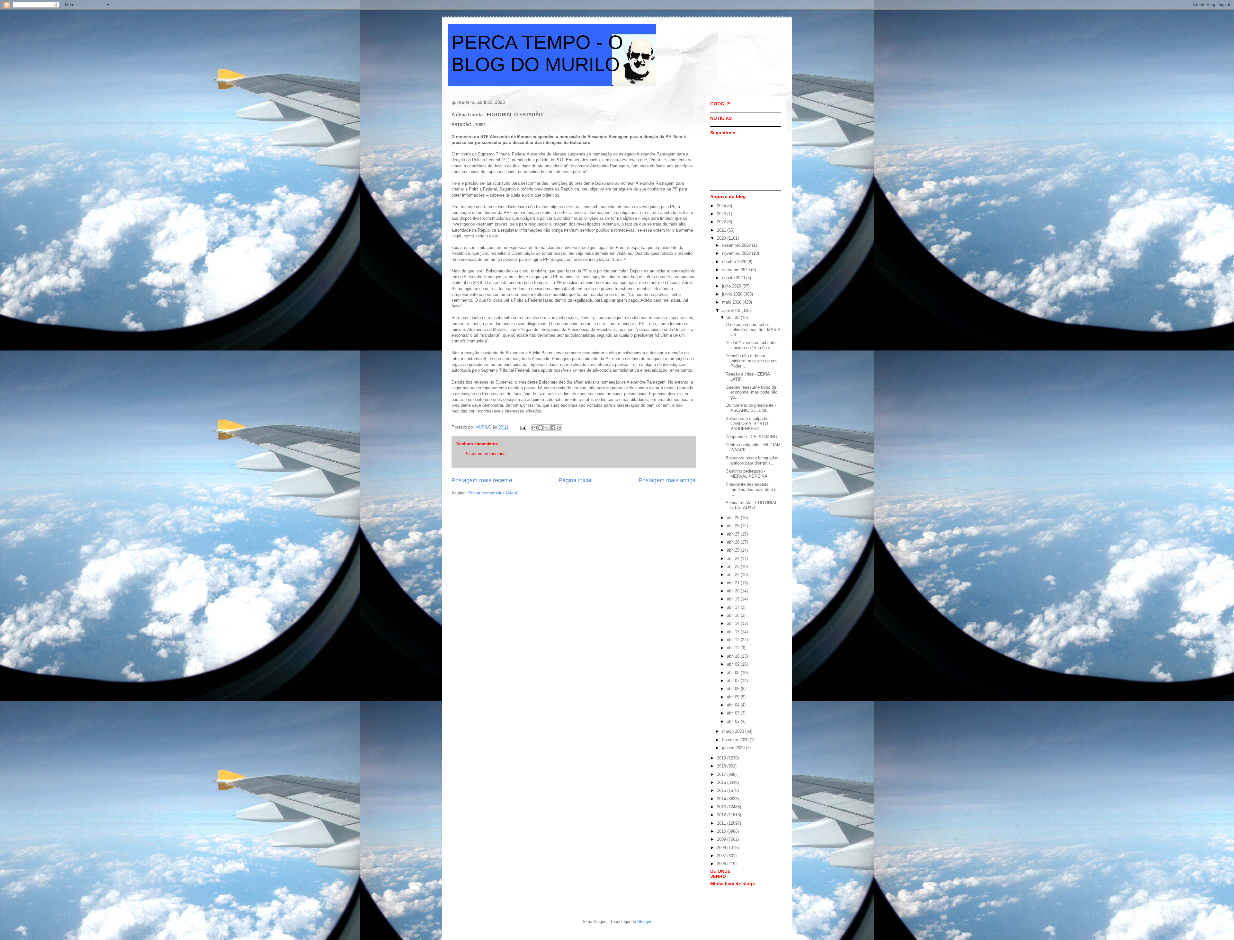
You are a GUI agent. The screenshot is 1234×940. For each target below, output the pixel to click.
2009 (722, 839)
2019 (722, 758)
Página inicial (576, 480)
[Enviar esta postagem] (522, 427)
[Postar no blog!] (540, 427)
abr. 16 (734, 615)
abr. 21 (734, 583)
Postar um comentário (484, 453)
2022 (722, 221)
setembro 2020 (736, 269)
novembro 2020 (737, 253)
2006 (722, 863)
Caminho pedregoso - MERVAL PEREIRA (746, 474)
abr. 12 (734, 639)
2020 (722, 238)
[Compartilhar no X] (546, 427)
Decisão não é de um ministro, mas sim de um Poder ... (751, 360)
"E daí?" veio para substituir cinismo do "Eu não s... (752, 345)
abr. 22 (734, 574)
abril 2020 (731, 310)
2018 (722, 766)
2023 (722, 213)
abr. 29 (734, 517)
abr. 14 (734, 623)
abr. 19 (734, 599)
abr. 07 (734, 680)
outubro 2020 (734, 261)
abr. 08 (734, 672)
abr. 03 (734, 713)
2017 (722, 774)
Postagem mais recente (482, 480)
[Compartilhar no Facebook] (553, 427)
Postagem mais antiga (667, 480)
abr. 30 (734, 317)
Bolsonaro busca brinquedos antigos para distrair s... (752, 461)
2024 (722, 205)
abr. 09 (734, 664)
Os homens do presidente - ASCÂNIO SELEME (751, 408)
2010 (722, 831)
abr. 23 (734, 566)
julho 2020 (732, 286)
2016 (722, 782)
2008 (722, 847)
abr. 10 (734, 656)
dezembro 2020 (737, 245)
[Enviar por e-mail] (534, 427)
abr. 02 (734, 721)
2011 (722, 823)
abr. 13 (734, 631)
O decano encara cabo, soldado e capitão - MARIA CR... (753, 329)
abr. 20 (734, 591)
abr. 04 (734, 705)
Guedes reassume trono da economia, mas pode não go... (751, 392)
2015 (722, 790)
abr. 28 (734, 525)
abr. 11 (733, 647)
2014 (722, 798)
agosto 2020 (734, 277)
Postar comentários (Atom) (493, 493)
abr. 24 (734, 558)
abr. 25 (734, 550)
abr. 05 (734, 697)
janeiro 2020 (734, 747)
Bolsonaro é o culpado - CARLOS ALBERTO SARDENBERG (748, 423)
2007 (722, 855)
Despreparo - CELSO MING (751, 436)
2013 (722, 806)
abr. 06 (734, 688)
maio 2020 (732, 302)
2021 (722, 230)
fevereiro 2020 (736, 739)
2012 (722, 814)
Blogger (644, 921)
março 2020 (733, 731)
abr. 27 (734, 534)
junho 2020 (733, 294)
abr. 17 (734, 607)
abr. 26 (734, 542)
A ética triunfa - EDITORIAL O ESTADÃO (751, 505)
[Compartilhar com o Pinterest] (559, 427)
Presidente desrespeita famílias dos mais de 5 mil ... (753, 489)
